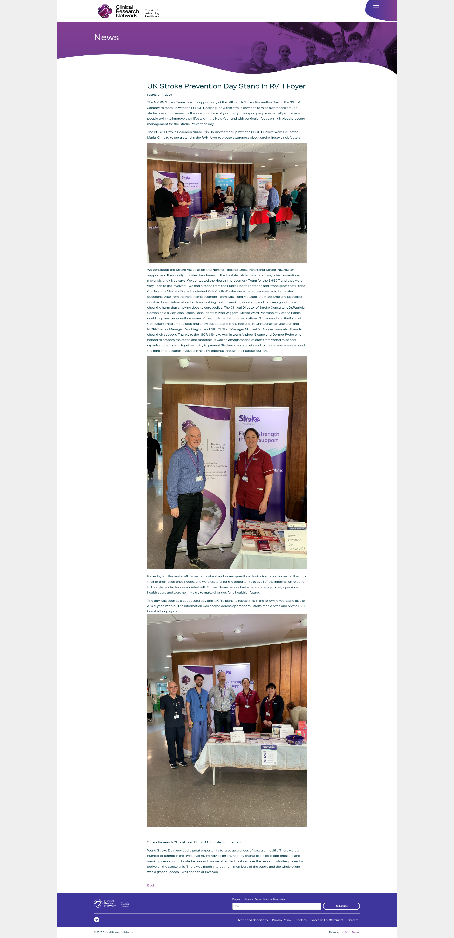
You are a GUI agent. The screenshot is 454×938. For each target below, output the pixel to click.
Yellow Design (352, 932)
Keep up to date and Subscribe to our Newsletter (258, 899)
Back (151, 885)
